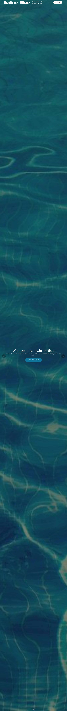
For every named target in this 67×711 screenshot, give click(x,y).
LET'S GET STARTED (33, 360)
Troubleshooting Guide (37, 3)
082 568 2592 (58, 2)
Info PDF (42, 1)
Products (37, 1)
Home (33, 1)
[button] (4, 356)
